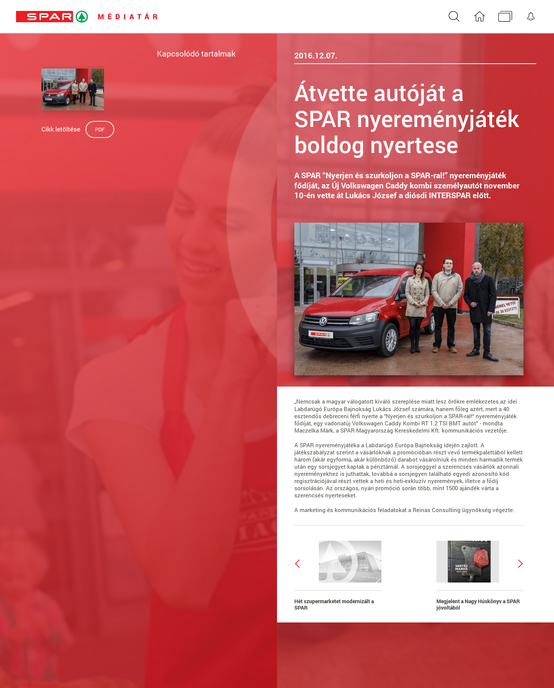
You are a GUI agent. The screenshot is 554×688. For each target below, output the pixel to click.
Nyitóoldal (479, 17)
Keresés (454, 17)
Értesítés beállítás (531, 17)
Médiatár (505, 17)
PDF (100, 129)
